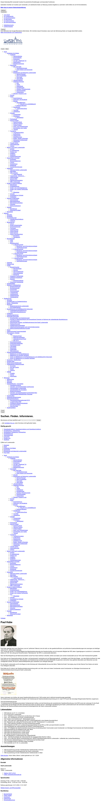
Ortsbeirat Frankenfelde (16, 276)
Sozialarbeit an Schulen (16, 195)
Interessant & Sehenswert (20, 140)
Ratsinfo (12, 279)
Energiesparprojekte (15, 342)
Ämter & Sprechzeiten (16, 225)
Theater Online (14, 143)
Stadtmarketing (11, 407)
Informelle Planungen (13, 316)
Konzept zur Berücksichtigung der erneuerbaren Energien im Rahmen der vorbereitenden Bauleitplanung (38, 319)
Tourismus (13, 131)
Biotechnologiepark (15, 391)
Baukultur (9, 304)
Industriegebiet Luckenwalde (18, 388)
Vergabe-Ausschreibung (16, 219)
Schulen (12, 194)
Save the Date (14, 406)
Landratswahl (14, 292)
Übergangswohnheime (16, 180)
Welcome (9, 381)
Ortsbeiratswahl (14, 295)
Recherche (16, 274)
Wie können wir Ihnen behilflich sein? (11, 420)
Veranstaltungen (14, 144)
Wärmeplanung (14, 351)
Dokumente (13, 376)
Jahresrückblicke (18, 80)
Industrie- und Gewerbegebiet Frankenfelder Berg (23, 393)
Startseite (6, 445)
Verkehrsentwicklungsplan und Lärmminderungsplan (24, 327)
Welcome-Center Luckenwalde (18, 170)
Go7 (11, 191)
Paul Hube (19, 77)
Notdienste (13, 165)
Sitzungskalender (18, 273)
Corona (12, 162)
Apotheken (13, 159)
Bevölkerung (13, 209)
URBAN (9, 372)
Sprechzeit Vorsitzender (16, 282)
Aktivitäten (13, 171)
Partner (12, 375)
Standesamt (16, 237)
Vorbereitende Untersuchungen (15, 364)
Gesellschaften (14, 229)
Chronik (15, 71)
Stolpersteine (20, 92)
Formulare (13, 228)
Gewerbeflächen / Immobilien (15, 384)
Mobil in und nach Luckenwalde (16, 147)
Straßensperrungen (15, 156)
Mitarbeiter (16, 192)
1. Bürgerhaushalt (18, 258)
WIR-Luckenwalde (15, 182)
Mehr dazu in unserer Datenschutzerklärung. (13, 7)
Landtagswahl (14, 294)
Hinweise (12, 204)
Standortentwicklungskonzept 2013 (20, 400)
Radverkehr (13, 348)
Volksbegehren (14, 297)
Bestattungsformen (18, 63)
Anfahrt (12, 149)
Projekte (12, 373)
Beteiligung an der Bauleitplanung (19, 354)
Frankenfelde (17, 114)
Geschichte (13, 65)
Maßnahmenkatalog (19, 337)
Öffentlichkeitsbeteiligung (14, 352)
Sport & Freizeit (14, 120)
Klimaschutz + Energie (13, 333)
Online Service (14, 232)
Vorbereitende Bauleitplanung (18, 310)
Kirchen (12, 95)
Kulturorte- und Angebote (20, 99)
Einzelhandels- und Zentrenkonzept (20, 318)
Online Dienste (14, 231)
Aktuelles (9, 215)
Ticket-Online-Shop (21, 108)
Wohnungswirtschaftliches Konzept (20, 328)
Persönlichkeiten (21, 90)
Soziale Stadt (10, 361)
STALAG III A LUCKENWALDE (28, 104)
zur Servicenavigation (10, 22)
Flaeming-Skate (17, 122)
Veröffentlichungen (21, 68)
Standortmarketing (15, 404)
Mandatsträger (17, 268)
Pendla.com (13, 152)
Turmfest (15, 110)
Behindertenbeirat (15, 201)
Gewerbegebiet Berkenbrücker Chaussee (21, 394)
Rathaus (6, 213)
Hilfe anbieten (14, 173)
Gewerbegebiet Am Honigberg (18, 390)
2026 (11, 240)
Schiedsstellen (11, 283)
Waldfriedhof (17, 62)
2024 (11, 241)
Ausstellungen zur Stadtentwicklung (17, 301)
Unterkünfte (16, 141)
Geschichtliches (17, 56)
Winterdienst (19, 117)
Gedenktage (19, 86)
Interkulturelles (14, 177)
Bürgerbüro (16, 235)
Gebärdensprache (9, 25)
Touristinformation (18, 132)
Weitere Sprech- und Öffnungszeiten (11, 788)
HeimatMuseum (20, 102)
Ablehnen (3, 10)
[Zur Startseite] (13, 47)
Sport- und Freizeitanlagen (20, 126)
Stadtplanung (7, 298)
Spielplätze (13, 197)
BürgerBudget (11, 238)
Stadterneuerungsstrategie (17, 325)
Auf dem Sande (14, 367)
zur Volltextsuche (8, 16)
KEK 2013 (16, 340)
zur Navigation (8, 19)
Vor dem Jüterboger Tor (19, 60)
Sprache (3, 29)
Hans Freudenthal (21, 75)
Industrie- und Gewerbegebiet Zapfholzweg (22, 387)
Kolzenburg (16, 59)
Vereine (12, 146)
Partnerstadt (13, 119)
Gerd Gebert (19, 78)
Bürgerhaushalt (14, 243)
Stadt (5, 52)
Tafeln (18, 84)
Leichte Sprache (8, 26)
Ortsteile (12, 113)
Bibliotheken (13, 185)
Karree (12, 369)
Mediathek (10, 212)
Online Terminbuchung (16, 234)
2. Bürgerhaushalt (18, 253)
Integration (10, 168)
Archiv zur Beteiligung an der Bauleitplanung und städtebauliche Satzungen (31, 357)
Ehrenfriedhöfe (17, 57)
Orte (17, 83)
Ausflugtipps (16, 134)
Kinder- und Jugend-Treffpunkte (19, 189)
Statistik (9, 207)
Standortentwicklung (12, 399)
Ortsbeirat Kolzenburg (16, 277)
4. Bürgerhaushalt (18, 244)
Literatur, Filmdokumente (23, 89)
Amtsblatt (9, 216)
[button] (8, 683)
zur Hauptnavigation (9, 18)
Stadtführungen (17, 137)
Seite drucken (4, 755)
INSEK (8, 330)
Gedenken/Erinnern (18, 81)
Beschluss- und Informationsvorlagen (26, 246)
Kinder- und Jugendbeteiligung (18, 188)
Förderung (10, 313)
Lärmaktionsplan (15, 321)
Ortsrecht (9, 262)
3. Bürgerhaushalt (18, 249)
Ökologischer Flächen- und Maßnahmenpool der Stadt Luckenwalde (29, 322)
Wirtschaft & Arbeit (15, 210)
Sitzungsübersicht (18, 271)
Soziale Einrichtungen (16, 167)
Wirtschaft (7, 378)
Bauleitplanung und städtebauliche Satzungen (20, 309)
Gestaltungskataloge (12, 315)
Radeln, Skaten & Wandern (20, 138)
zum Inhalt (7, 15)
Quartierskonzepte (15, 345)
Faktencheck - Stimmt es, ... (17, 176)
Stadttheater (16, 107)
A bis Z (12, 224)
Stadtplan (13, 155)
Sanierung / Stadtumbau (14, 360)
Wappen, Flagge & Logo (19, 93)
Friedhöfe (12, 54)
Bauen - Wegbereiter (12, 303)
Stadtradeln (13, 349)
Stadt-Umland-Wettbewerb (14, 363)
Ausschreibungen (12, 218)
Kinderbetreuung (14, 186)
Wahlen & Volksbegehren (14, 285)
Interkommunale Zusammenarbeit (16, 331)
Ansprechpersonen (15, 227)
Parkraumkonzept (15, 324)
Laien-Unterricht (17, 174)
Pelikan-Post (10, 264)
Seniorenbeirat (14, 200)
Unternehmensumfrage (19, 339)
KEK (11, 334)
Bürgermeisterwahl (15, 286)
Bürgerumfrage (17, 336)
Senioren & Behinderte (13, 198)
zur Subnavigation (9, 21)
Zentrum (12, 370)
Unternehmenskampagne (14, 397)
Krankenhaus (13, 164)
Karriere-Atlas (10, 396)
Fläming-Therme (17, 123)
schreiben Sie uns (9, 423)
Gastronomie (16, 135)
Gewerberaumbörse (15, 385)
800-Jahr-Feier (17, 66)
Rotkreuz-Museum (21, 105)
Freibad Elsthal (17, 125)
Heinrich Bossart (21, 74)
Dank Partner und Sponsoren (24, 69)
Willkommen (10, 379)
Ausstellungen (20, 87)
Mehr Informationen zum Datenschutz (11, 32)
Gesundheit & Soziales (13, 158)
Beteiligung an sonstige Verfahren (19, 355)
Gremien (15, 270)
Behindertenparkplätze (16, 203)
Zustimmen (3, 12)
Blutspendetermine (15, 161)
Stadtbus (12, 153)
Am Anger (13, 366)
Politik (8, 265)
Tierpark (15, 129)
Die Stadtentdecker (15, 307)
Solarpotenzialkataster (16, 343)
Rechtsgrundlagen (18, 280)
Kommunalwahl (14, 291)
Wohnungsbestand (15, 206)
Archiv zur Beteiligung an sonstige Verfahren (22, 358)
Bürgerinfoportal (14, 267)
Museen (15, 101)
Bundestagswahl (14, 288)
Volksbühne (16, 111)
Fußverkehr (13, 346)
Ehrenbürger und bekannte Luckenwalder (24, 72)
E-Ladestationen (14, 150)
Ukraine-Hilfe (13, 179)
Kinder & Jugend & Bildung (14, 183)
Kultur (11, 96)
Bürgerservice (10, 222)
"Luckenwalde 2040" (15, 401)
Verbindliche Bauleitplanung (18, 312)
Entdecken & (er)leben (13, 53)
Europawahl (13, 289)
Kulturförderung (17, 98)
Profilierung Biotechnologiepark (19, 403)
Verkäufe (12, 221)
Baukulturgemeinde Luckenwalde (19, 306)
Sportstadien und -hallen (20, 128)
